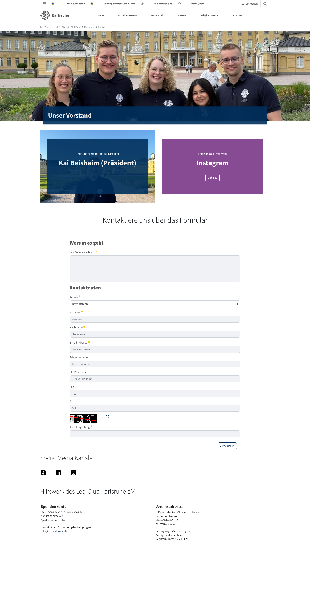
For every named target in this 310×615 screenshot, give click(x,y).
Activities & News (127, 15)
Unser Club (157, 15)
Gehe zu (212, 177)
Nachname (77, 327)
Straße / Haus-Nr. (80, 372)
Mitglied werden (210, 15)
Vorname (76, 312)
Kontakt (237, 15)
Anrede (75, 297)
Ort (72, 401)
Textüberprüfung (81, 427)
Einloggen (252, 3)
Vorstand (182, 15)
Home (101, 15)
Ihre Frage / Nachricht (84, 252)
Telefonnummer (79, 357)
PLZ (72, 387)
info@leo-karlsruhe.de (54, 531)
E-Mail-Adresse (80, 342)
